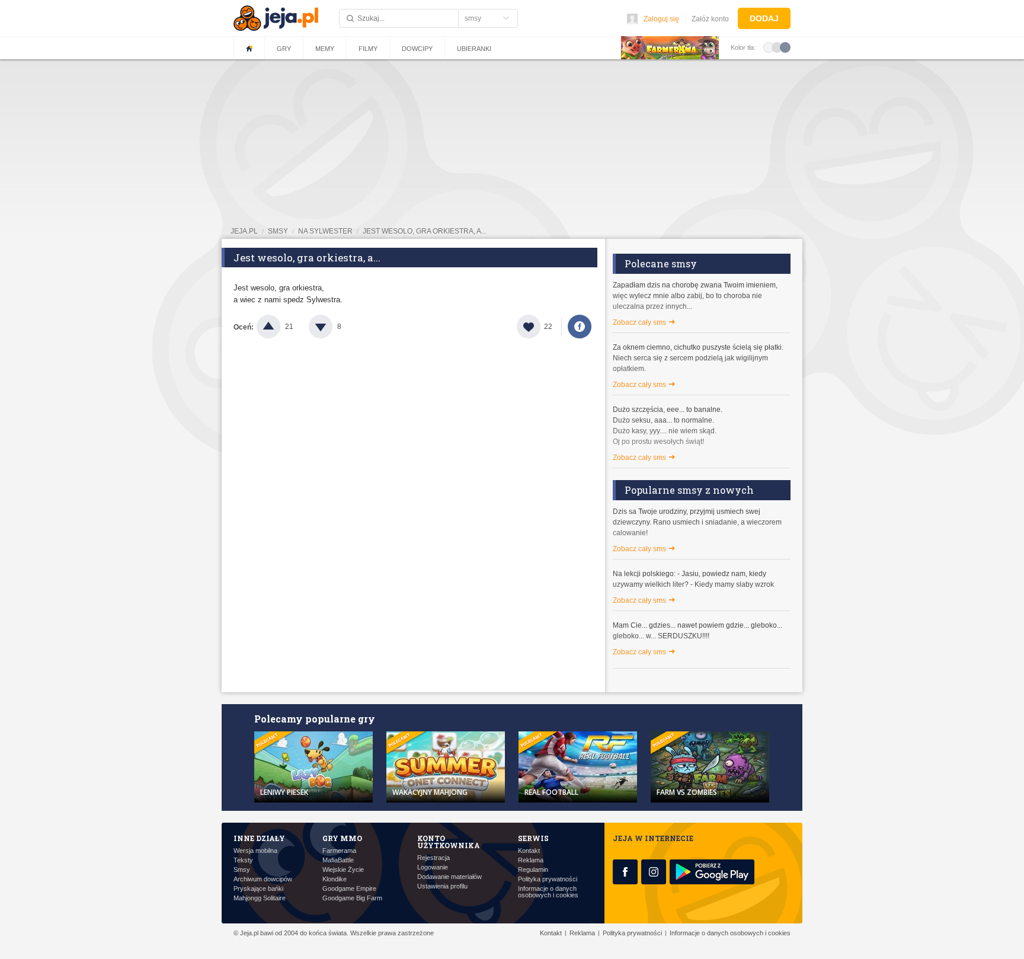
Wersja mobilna (255, 851)
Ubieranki (474, 48)
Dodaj (764, 18)
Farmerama (339, 851)
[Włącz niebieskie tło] (785, 46)
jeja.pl (244, 231)
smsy (278, 231)
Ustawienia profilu (442, 886)
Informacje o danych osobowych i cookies (548, 892)
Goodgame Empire (349, 889)
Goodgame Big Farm (352, 898)
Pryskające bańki (258, 889)
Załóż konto (710, 19)
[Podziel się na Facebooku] (579, 326)
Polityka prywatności (547, 879)
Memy (324, 48)
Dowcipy (417, 48)
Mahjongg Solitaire (259, 898)
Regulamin (533, 870)
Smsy (241, 870)
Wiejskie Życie (343, 870)
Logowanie (432, 867)
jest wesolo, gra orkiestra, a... (425, 231)
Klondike (334, 879)
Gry (284, 48)
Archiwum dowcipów (262, 879)
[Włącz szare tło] (777, 46)
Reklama (530, 860)
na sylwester (325, 231)
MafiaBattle (338, 860)
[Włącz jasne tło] (768, 46)
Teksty (243, 860)
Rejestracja (433, 858)
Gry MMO (342, 838)
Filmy (368, 48)
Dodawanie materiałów (449, 877)
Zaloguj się (661, 19)
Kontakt (529, 851)
